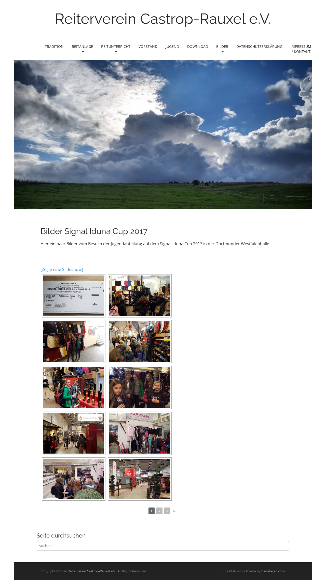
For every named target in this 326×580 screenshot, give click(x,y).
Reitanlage (82, 46)
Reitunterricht (115, 46)
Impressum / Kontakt (301, 49)
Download (197, 46)
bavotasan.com (273, 571)
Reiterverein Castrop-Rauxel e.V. (163, 18)
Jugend (172, 46)
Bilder (222, 46)
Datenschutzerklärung (259, 46)
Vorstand (148, 46)
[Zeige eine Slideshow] (61, 269)
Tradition (54, 46)
